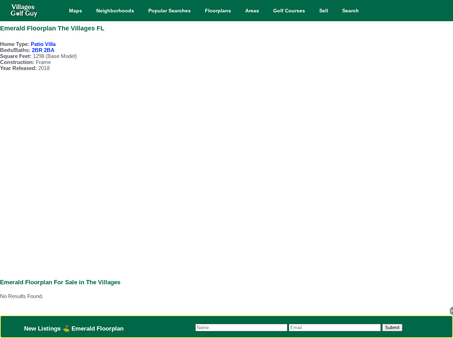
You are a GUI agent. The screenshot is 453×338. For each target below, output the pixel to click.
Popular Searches (169, 10)
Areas (252, 10)
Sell (323, 10)
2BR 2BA (43, 50)
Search (350, 10)
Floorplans (218, 10)
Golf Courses (289, 10)
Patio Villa (43, 44)
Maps (75, 10)
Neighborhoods (115, 10)
